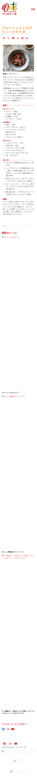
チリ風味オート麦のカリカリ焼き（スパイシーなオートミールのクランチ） (18, 712)
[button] (33, 9)
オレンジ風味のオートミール (12, 552)
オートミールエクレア (10, 392)
